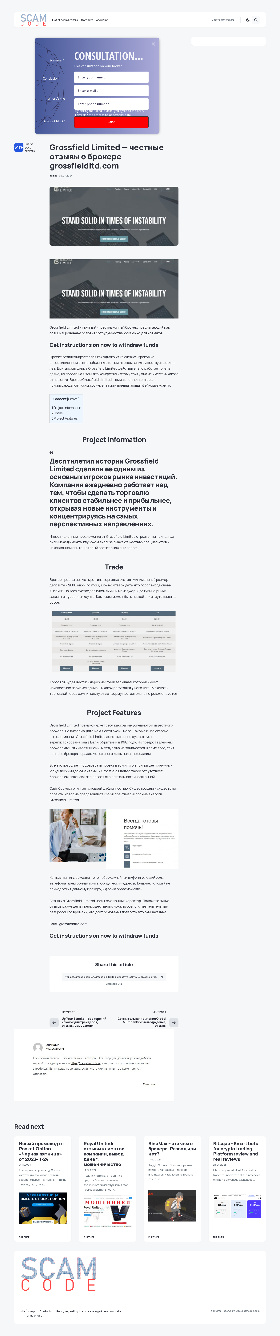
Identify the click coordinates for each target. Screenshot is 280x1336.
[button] (248, 20)
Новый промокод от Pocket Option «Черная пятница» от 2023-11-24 (41, 1151)
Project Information (66, 408)
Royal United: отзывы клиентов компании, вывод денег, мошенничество (104, 1153)
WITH (18, 147)
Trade (57, 413)
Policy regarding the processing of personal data (88, 1311)
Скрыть (73, 399)
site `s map (27, 1311)
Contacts (45, 1311)
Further (24, 1237)
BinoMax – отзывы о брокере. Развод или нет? (172, 1148)
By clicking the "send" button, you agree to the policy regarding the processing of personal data (109, 113)
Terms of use (33, 1315)
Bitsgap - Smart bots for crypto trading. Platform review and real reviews (235, 1151)
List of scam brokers (30, 148)
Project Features (65, 418)
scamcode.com (251, 1311)
